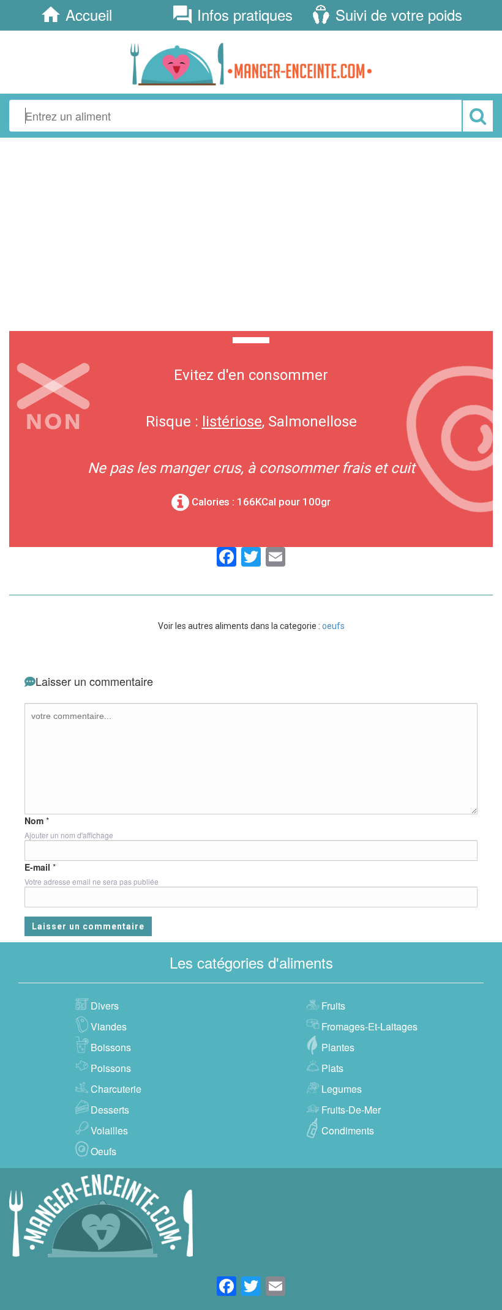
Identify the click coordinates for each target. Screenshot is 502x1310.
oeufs (333, 626)
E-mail (37, 867)
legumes (341, 1089)
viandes (109, 1026)
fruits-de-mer (351, 1110)
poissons (111, 1068)
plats (332, 1068)
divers (105, 1006)
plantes (337, 1047)
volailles (109, 1130)
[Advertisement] (251, 232)
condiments (347, 1130)
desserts (110, 1110)
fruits (333, 1006)
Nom (33, 820)
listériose (232, 421)
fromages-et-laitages (369, 1026)
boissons (111, 1047)
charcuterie (116, 1089)
